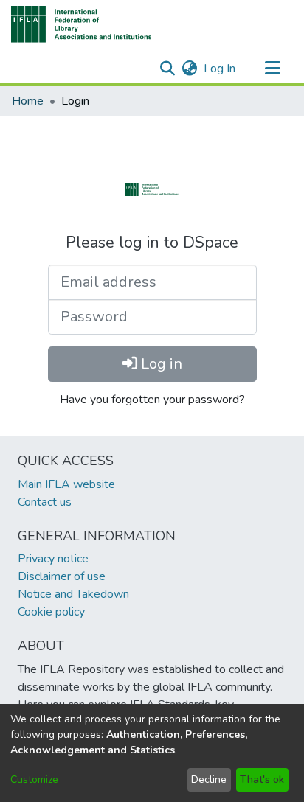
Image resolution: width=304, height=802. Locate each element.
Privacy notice (53, 559)
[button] (81, 24)
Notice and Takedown (73, 594)
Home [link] (28, 101)
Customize (34, 780)
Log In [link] (220, 68)
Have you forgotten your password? (152, 399)
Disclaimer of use (62, 576)
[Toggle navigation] (272, 69)
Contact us (45, 502)
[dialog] (152, 753)
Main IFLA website (66, 484)
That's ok (262, 780)
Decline (209, 780)
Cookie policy (51, 612)
